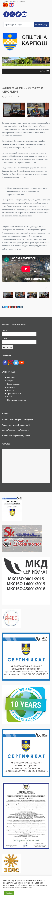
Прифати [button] (9, 893)
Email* (4, 338)
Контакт (13, 1)
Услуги (10, 381)
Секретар (11, 387)
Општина (11, 377)
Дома (5, 1)
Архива (22, 1)
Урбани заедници (14, 393)
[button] (42, 71)
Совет (9, 397)
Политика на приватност (17, 400)
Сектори (10, 390)
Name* (5, 330)
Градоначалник (13, 384)
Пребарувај (41, 24)
